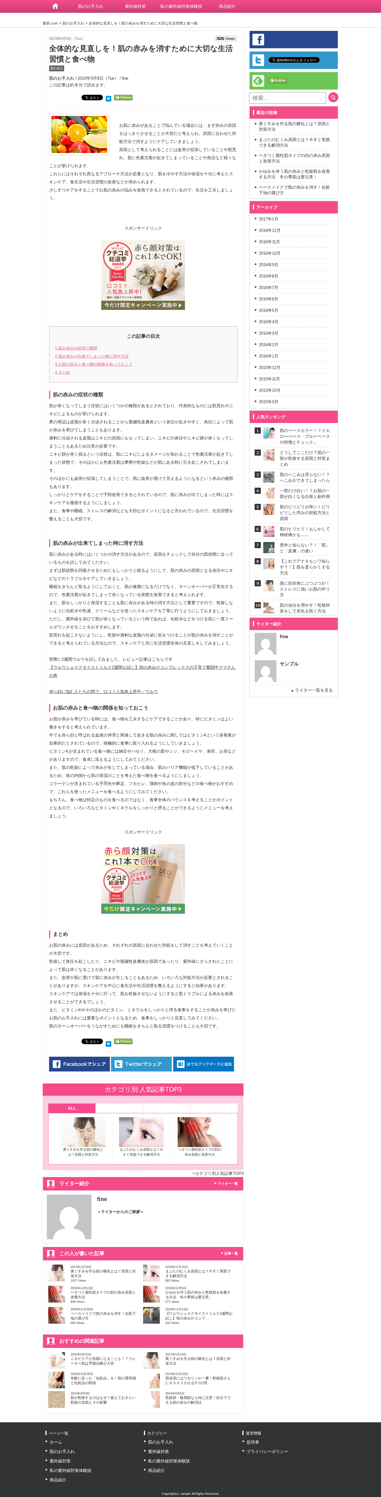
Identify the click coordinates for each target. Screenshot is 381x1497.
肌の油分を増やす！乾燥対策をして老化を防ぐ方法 (305, 608)
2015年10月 (270, 390)
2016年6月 (268, 299)
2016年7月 (268, 287)
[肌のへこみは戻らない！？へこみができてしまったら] (268, 479)
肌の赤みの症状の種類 (76, 348)
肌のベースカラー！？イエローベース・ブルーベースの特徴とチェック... (305, 436)
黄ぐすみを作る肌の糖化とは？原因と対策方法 (83, 1152)
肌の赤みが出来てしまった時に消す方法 (92, 356)
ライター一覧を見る (314, 690)
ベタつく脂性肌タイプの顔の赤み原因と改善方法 (199, 1152)
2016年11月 (269, 241)
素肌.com (50, 23)
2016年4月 (268, 321)
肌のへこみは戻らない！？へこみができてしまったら (305, 477)
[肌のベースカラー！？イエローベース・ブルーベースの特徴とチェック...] (268, 435)
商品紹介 (227, 6)
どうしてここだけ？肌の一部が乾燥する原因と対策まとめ (305, 458)
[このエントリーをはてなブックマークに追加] (108, 98)
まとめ (62, 372)
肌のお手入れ (90, 6)
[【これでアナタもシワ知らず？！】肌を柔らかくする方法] (268, 565)
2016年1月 (268, 356)
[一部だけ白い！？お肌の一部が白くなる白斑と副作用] (268, 495)
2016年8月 (268, 276)
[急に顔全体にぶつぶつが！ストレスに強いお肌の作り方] (268, 587)
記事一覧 (231, 1253)
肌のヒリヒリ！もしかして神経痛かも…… (305, 531)
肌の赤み (56, 68)
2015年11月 (269, 378)
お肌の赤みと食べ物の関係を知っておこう (93, 364)
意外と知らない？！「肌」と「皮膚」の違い (305, 548)
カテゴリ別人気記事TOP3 (219, 1173)
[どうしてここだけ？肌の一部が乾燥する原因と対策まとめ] (268, 457)
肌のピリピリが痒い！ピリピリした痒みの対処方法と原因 (305, 512)
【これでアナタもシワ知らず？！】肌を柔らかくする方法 (305, 567)
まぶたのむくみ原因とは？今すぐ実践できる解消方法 (141, 1152)
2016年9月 (268, 264)
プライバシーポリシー (267, 1451)
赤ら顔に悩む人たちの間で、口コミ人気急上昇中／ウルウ (103, 691)
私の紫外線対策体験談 (181, 6)
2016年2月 (268, 344)
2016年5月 (268, 310)
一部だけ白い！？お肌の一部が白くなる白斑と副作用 (305, 493)
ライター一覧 (228, 1183)
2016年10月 (270, 253)
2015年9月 (268, 401)
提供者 (253, 1442)
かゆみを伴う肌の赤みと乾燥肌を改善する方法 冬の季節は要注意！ (294, 174)
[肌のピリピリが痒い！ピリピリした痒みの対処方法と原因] (268, 511)
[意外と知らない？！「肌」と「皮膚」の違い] (268, 549)
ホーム (55, 6)
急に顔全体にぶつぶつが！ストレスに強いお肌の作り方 (305, 589)
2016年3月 (268, 333)
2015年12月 (270, 367)
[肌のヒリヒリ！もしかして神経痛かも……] (268, 533)
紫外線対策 (135, 6)
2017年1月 (268, 219)
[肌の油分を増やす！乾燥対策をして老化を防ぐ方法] (268, 609)
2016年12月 (270, 230)
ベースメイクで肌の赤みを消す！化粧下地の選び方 (294, 190)
